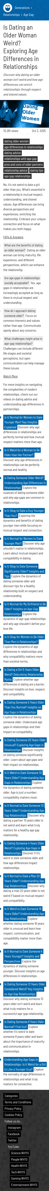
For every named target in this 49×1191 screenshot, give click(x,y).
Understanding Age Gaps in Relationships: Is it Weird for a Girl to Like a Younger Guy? (25, 1064)
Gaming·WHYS (20, 1178)
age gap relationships (17, 176)
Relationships (11, 15)
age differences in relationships (23, 147)
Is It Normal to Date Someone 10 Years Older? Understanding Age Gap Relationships (24, 810)
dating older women (16, 141)
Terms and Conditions (18, 1102)
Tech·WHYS (18, 1172)
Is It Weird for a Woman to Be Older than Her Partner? (22, 452)
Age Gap (29, 15)
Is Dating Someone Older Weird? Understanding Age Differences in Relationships (25, 483)
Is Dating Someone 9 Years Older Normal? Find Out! (24, 1024)
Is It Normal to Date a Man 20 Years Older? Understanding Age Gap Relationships (24, 881)
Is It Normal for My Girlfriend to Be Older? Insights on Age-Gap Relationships (25, 609)
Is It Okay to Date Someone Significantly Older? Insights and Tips (24, 571)
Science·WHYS (20, 1153)
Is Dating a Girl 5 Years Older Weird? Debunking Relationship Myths (23, 674)
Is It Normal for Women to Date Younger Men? (23, 540)
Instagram (14, 1127)
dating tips (36, 170)
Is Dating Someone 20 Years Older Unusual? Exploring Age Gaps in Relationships (25, 745)
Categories (11, 1096)
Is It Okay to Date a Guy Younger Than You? (24, 513)
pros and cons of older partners (23, 164)
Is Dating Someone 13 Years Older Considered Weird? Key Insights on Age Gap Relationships (24, 989)
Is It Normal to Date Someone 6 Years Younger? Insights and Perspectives (23, 956)
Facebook (14, 1134)
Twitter (12, 1140)
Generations (22, 8)
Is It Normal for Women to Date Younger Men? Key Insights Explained (23, 422)
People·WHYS (19, 1159)
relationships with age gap (20, 159)
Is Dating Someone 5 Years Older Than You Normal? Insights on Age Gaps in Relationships (24, 707)
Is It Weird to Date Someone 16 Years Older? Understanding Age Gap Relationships (24, 913)
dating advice (12, 153)
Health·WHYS (19, 1166)
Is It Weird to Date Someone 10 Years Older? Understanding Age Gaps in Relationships (24, 777)
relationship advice (15, 170)
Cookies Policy (13, 1115)
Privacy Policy (13, 1108)
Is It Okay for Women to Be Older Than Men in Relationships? (24, 639)
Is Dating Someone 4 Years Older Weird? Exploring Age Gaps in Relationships (24, 848)
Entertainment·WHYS (24, 1185)
